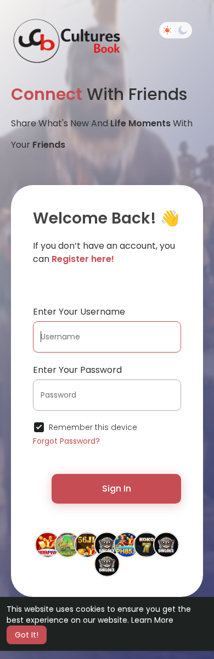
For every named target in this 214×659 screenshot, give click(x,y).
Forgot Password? (66, 440)
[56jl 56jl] (87, 544)
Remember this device (93, 427)
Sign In (116, 488)
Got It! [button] (26, 634)
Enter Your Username (79, 311)
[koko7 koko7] (146, 544)
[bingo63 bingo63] (107, 544)
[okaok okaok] (67, 544)
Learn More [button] (152, 620)
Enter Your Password (77, 370)
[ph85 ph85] (127, 544)
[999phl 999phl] (48, 544)
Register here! (83, 259)
